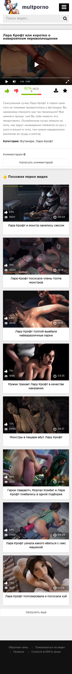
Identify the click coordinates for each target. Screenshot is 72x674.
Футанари (27, 141)
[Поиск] (65, 19)
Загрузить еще (36, 612)
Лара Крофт (44, 141)
